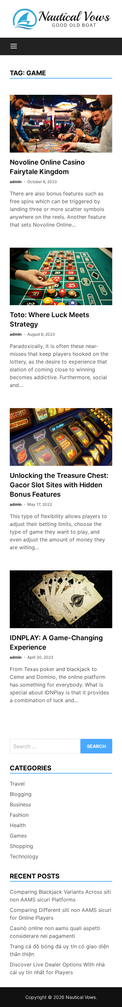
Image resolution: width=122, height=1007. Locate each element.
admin (15, 181)
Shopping (21, 846)
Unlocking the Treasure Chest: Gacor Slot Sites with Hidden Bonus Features (59, 484)
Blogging (21, 794)
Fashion (19, 815)
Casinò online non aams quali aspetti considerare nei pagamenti (55, 932)
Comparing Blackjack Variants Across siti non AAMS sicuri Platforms (60, 896)
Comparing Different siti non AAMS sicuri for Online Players (60, 914)
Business (20, 804)
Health (18, 825)
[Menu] (13, 46)
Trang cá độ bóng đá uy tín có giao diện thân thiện (59, 950)
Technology (24, 856)
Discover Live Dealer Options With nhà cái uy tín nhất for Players (57, 968)
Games (18, 835)
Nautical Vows (81, 997)
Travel (17, 783)
